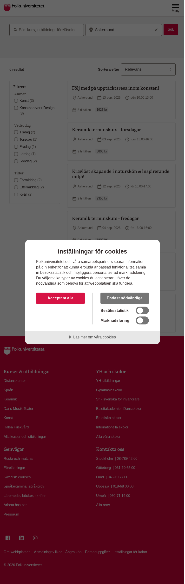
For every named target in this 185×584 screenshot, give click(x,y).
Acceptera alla (60, 298)
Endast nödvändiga (125, 298)
